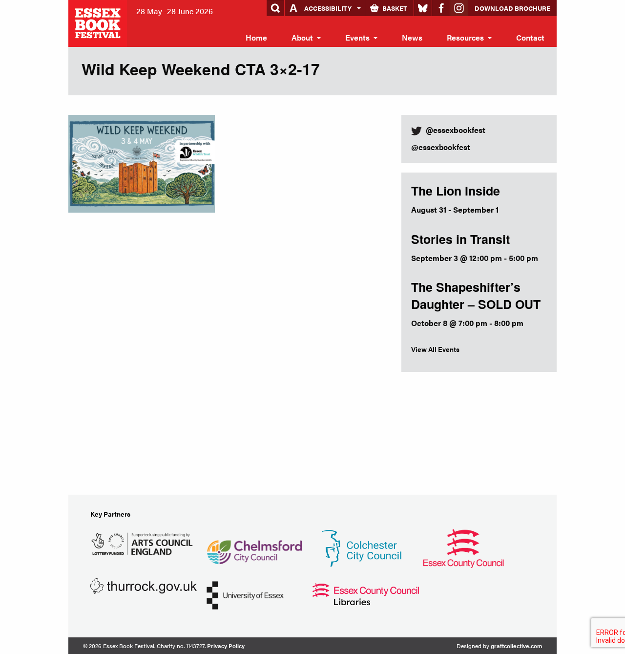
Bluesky (423, 8)
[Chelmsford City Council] (254, 547)
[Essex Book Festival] (98, 22)
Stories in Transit (460, 239)
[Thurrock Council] (143, 584)
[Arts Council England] (143, 542)
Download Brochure (512, 8)
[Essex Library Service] (365, 593)
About (302, 37)
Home (256, 37)
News (412, 37)
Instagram (459, 8)
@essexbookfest (440, 147)
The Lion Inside (455, 190)
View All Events (435, 349)
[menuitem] (256, 37)
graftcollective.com (516, 645)
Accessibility (328, 8)
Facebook (441, 8)
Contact (530, 37)
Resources (465, 37)
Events (357, 37)
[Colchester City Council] (361, 547)
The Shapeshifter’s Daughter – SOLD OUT (476, 295)
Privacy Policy (226, 645)
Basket (394, 8)
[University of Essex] (245, 594)
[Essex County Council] (463, 547)
